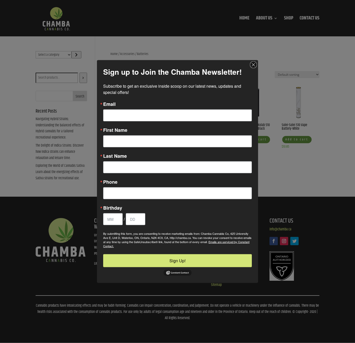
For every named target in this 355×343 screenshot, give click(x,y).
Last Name (115, 156)
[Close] (253, 65)
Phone (110, 182)
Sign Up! (177, 261)
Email (109, 104)
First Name (115, 130)
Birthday (112, 207)
